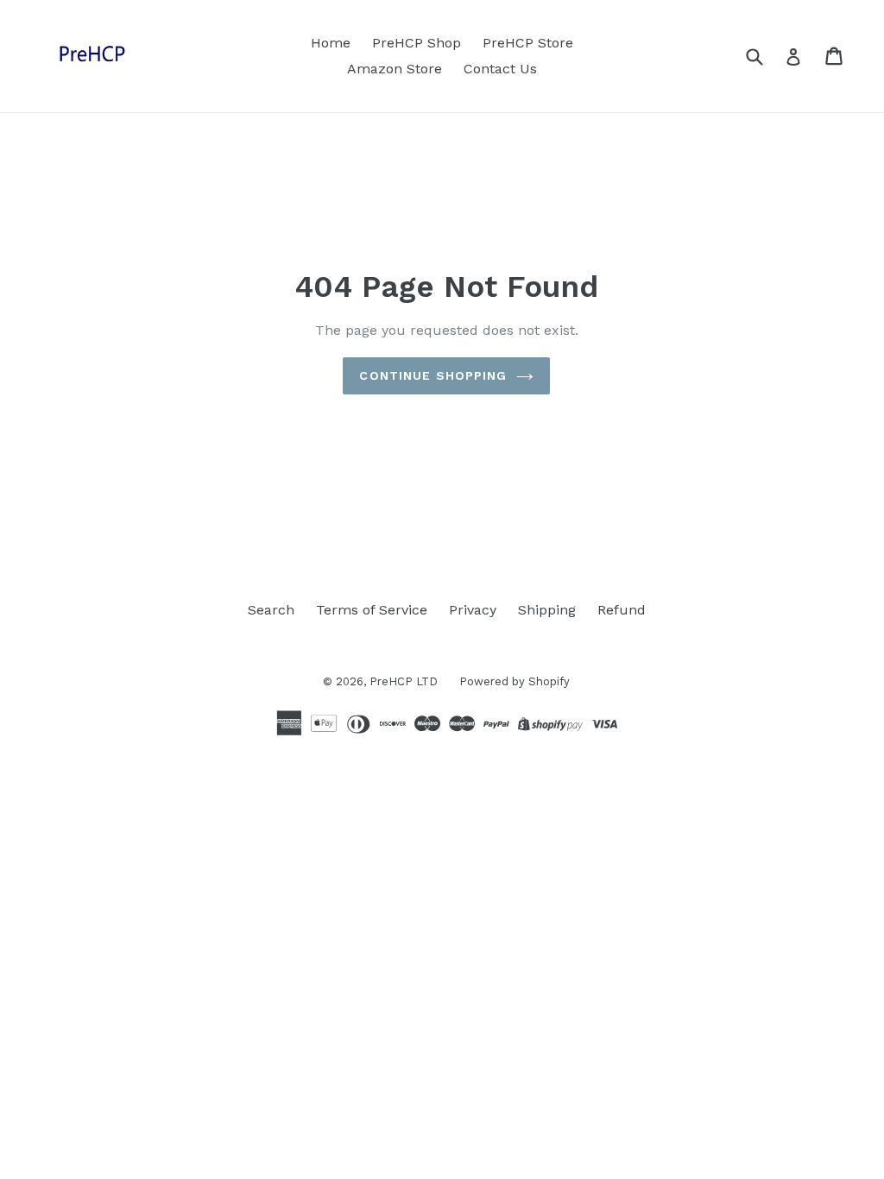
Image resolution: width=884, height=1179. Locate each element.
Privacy (472, 610)
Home (330, 43)
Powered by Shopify (514, 681)
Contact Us (500, 68)
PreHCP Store (528, 43)
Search (271, 610)
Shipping (547, 610)
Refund (621, 610)
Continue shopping (433, 375)
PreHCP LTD (403, 681)
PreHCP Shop (416, 43)
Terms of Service (371, 610)
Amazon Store (394, 68)
